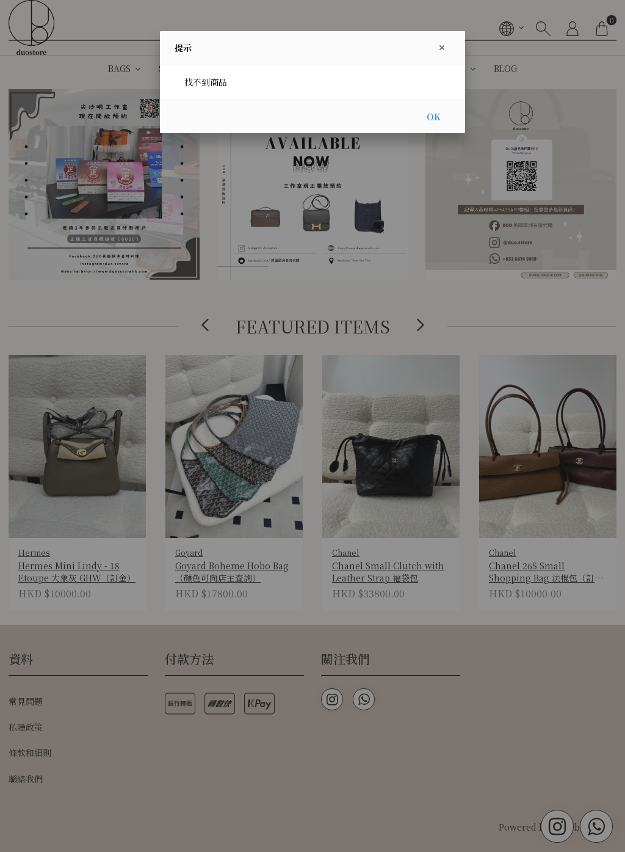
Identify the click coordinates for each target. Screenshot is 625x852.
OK (434, 117)
